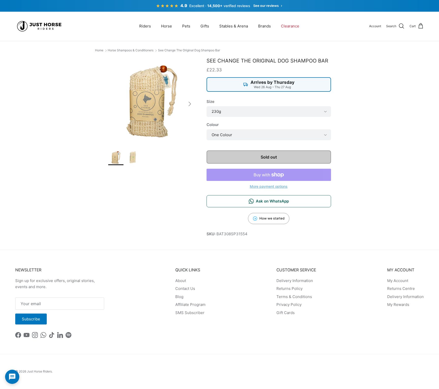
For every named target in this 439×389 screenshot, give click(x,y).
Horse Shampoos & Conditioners (130, 50)
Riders (145, 26)
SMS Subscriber (190, 312)
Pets (186, 26)
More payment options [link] (269, 186)
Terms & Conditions (294, 296)
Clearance (290, 26)
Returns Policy (289, 288)
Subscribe (31, 319)
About (180, 280)
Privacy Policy (289, 304)
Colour (213, 124)
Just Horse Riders (39, 371)
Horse (166, 26)
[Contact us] (12, 377)
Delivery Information (294, 280)
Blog (179, 296)
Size (210, 101)
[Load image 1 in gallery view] (151, 101)
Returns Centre (401, 288)
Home (99, 50)
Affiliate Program (190, 304)
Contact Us (185, 288)
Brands (264, 26)
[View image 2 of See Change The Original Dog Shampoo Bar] (132, 157)
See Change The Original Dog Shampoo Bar (189, 50)
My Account (397, 280)
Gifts (204, 26)
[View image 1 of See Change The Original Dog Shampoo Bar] (115, 157)
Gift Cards (285, 312)
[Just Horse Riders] (40, 26)
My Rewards (398, 304)
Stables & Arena (233, 26)
